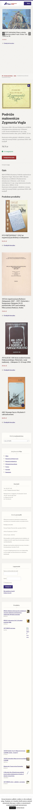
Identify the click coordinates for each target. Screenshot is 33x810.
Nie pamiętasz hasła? (9, 591)
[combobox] (16, 441)
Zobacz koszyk (7, 593)
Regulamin (8, 472)
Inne (15, 75)
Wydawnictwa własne (11, 464)
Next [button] (29, 33)
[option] (16, 27)
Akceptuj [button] (12, 807)
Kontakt (7, 469)
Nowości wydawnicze (11, 461)
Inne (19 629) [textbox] (16, 441)
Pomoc (7, 466)
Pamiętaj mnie (8, 582)
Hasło (5, 578)
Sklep (6, 456)
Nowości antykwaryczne (11, 458)
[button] (28, 85)
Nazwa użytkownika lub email (11, 571)
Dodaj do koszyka (9, 43)
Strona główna (8, 75)
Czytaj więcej (20, 807)
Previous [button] (3, 33)
